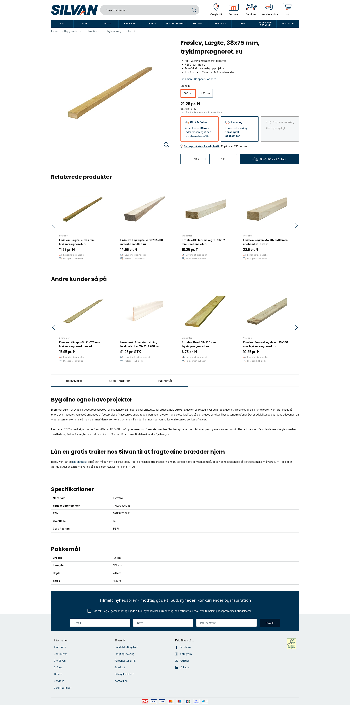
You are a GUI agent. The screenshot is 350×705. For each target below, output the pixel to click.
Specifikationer (119, 381)
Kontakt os (121, 680)
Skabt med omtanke (265, 23)
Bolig (152, 23)
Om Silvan (60, 660)
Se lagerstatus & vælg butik (201, 146)
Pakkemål (165, 381)
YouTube (184, 660)
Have (85, 23)
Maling (197, 23)
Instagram (185, 653)
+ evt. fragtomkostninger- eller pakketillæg (201, 112)
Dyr (242, 23)
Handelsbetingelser (126, 647)
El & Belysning (175, 23)
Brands (58, 674)
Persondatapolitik (124, 660)
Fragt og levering (124, 653)
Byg (62, 23)
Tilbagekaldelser (124, 674)
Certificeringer (62, 687)
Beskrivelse (74, 381)
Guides (58, 667)
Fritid (107, 23)
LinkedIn (184, 667)
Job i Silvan (60, 653)
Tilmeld (269, 623)
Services (59, 680)
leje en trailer (79, 461)
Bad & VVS (130, 23)
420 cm (205, 93)
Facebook (185, 647)
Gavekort (119, 667)
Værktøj (220, 23)
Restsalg (288, 23)
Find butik (60, 647)
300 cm (188, 93)
